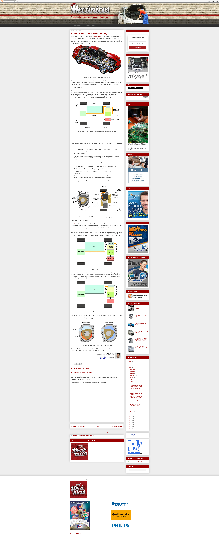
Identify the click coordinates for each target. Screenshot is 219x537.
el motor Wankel (97, 36)
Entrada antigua (117, 426)
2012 (130, 428)
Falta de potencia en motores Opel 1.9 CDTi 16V (141, 347)
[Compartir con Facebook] (79, 364)
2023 (130, 360)
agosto (132, 377)
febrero (132, 412)
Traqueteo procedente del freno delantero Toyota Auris (136, 398)
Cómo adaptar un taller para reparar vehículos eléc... (136, 386)
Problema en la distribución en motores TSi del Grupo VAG (141, 315)
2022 (130, 362)
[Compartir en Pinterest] (81, 364)
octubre (132, 373)
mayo (131, 383)
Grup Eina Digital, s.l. (75, 533)
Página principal (76, 25)
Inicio (98, 426)
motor (74, 223)
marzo (131, 410)
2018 (130, 416)
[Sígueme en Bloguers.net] (135, 453)
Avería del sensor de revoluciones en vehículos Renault (141, 323)
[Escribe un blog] (76, 364)
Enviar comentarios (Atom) (100, 432)
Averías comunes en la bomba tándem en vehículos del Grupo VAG (141, 307)
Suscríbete (138, 47)
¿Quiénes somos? (90, 25)
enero (131, 414)
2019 (130, 368)
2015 (130, 422)
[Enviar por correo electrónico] (75, 364)
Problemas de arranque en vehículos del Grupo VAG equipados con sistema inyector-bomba (141, 340)
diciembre (132, 369)
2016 (130, 420)
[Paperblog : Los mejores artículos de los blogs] (132, 435)
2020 (130, 366)
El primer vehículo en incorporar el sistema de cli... (136, 390)
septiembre (133, 375)
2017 (130, 418)
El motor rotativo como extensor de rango (135, 405)
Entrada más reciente (78, 426)
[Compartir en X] (78, 364)
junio (131, 381)
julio (131, 379)
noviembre (133, 371)
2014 (130, 424)
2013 (130, 426)
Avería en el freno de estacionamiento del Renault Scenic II (141, 331)
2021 (130, 364)
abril (131, 407)
